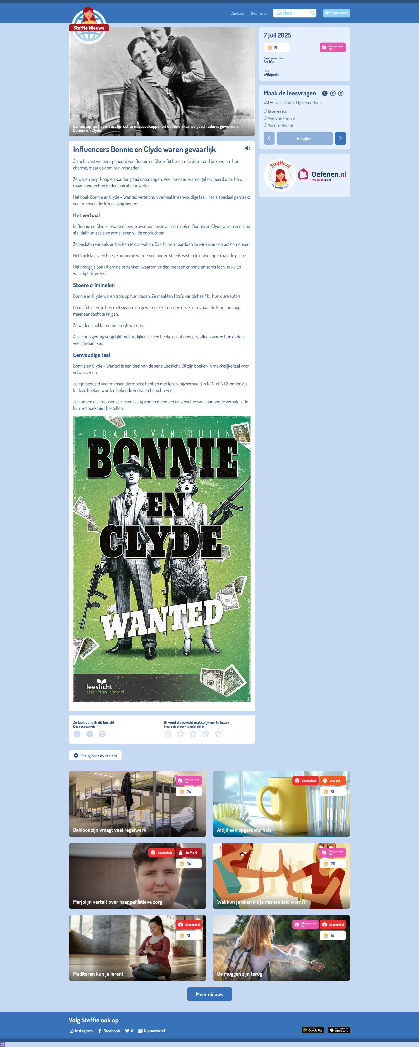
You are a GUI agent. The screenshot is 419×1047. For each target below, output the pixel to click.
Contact (237, 13)
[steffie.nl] (280, 190)
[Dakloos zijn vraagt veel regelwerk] (137, 804)
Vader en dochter (281, 125)
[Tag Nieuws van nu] (189, 780)
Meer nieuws (209, 994)
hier (101, 408)
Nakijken (305, 138)
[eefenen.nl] (322, 175)
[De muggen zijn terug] (281, 948)
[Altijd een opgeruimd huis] (281, 804)
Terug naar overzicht (99, 755)
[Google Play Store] (313, 1031)
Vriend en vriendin (281, 118)
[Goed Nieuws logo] (89, 25)
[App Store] (339, 1031)
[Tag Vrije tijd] (333, 780)
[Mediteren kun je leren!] (137, 948)
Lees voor (339, 12)
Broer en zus (277, 111)
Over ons (258, 13)
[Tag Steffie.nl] (189, 852)
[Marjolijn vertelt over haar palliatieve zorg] (137, 876)
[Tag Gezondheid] (305, 780)
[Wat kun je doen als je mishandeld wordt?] (281, 876)
